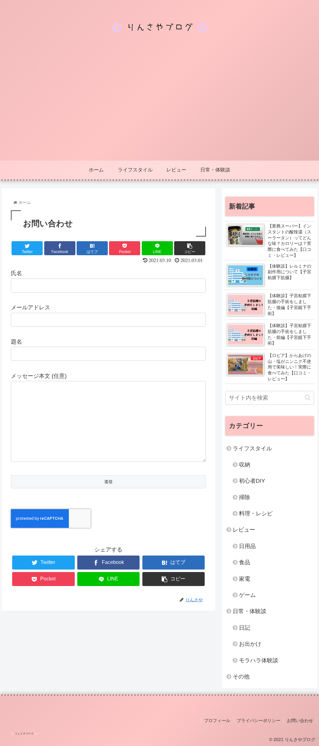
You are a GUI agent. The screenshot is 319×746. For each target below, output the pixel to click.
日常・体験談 (249, 611)
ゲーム (247, 595)
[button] (307, 397)
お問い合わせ (300, 720)
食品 (244, 562)
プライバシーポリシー (258, 720)
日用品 (247, 546)
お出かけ (250, 644)
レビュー (244, 530)
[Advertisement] (159, 113)
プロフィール (217, 720)
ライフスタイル (252, 448)
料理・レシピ (256, 513)
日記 (244, 628)
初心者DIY (252, 481)
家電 (244, 579)
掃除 (244, 497)
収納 (244, 465)
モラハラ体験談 (258, 660)
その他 (241, 676)
